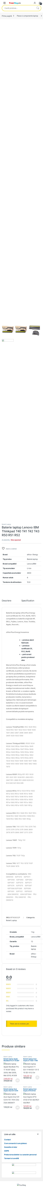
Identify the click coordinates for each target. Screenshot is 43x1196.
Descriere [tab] (6, 601)
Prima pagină (7, 16)
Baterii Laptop (6, 524)
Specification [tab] (27, 601)
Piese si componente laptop (27, 16)
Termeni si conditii (11, 1158)
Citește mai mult (17, 1080)
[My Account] (35, 2)
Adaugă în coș (36, 1077)
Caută (37, 8)
